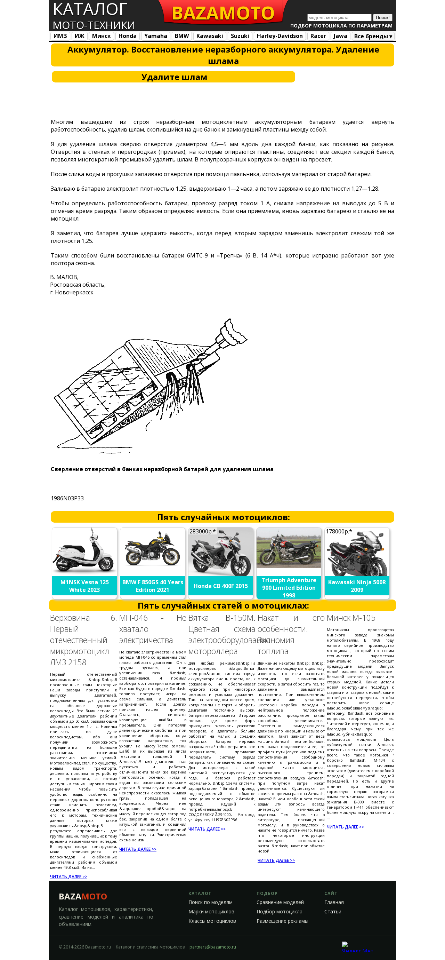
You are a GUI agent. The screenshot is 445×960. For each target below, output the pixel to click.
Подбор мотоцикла (279, 912)
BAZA (83, 896)
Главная (334, 902)
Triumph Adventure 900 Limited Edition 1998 (288, 587)
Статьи (332, 912)
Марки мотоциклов (211, 912)
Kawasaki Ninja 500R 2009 (357, 586)
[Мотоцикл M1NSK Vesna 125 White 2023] (85, 573)
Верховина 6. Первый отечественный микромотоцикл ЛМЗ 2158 (83, 640)
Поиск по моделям (210, 902)
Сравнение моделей (280, 902)
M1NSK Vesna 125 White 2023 (84, 586)
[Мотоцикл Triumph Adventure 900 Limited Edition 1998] (289, 566)
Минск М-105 (351, 617)
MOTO (223, 12)
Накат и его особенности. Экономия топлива (291, 634)
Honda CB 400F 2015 (221, 586)
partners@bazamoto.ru (212, 947)
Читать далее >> (68, 877)
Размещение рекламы (282, 921)
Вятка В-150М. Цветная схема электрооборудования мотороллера (229, 634)
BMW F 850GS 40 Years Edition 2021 (152, 586)
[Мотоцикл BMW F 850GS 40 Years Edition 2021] (153, 569)
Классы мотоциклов (212, 921)
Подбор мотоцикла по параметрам (341, 25)
